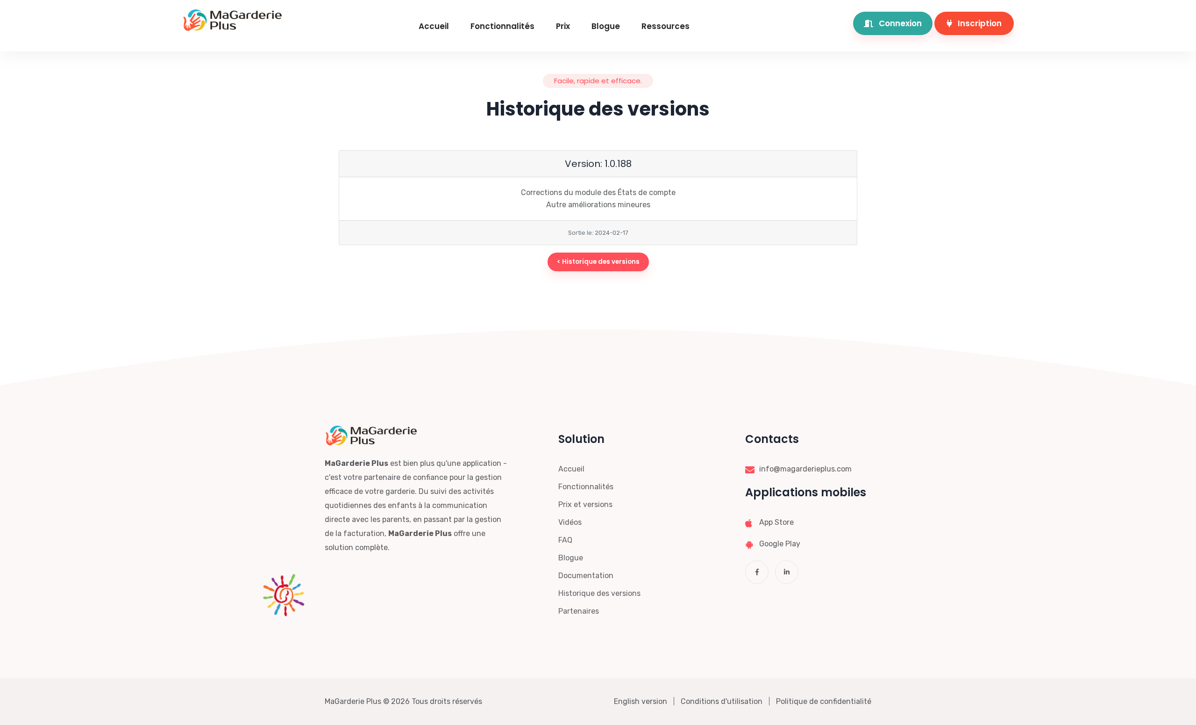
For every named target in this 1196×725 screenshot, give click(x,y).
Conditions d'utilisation (721, 701)
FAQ (565, 540)
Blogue (605, 26)
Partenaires (578, 611)
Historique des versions (599, 593)
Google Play (779, 543)
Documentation (585, 575)
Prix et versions (585, 504)
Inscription (979, 23)
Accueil (434, 26)
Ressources (665, 26)
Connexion (899, 23)
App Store (776, 522)
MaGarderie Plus (353, 701)
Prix (563, 26)
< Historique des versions (598, 261)
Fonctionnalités (502, 26)
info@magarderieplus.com (805, 468)
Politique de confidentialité (823, 701)
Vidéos (570, 522)
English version (640, 701)
